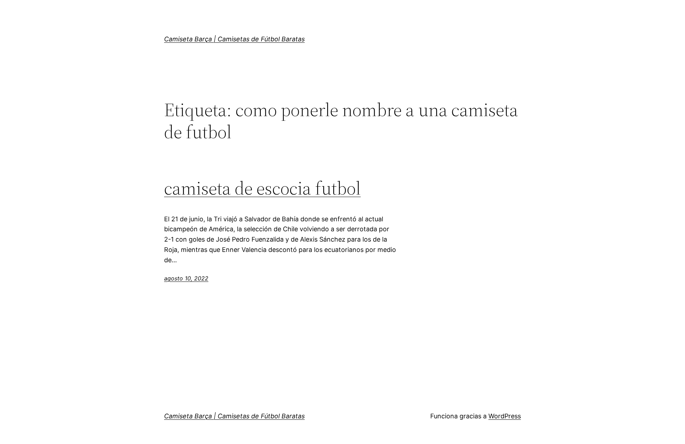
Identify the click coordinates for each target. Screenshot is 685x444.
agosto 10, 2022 (186, 278)
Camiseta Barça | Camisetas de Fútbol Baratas (234, 39)
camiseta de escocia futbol (262, 188)
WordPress (504, 416)
